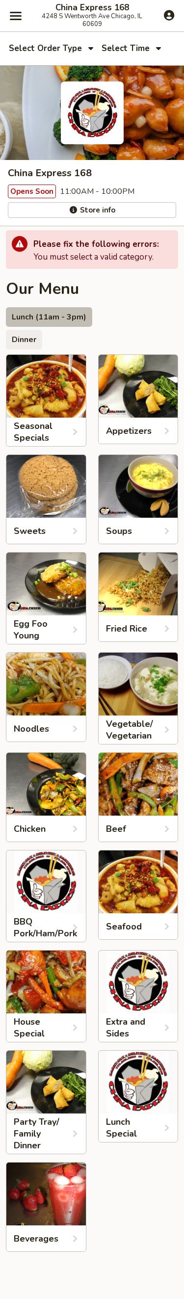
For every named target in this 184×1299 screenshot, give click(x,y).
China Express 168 (92, 8)
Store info (96, 210)
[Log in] (169, 15)
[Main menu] (15, 15)
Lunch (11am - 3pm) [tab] (49, 317)
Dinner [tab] (24, 339)
